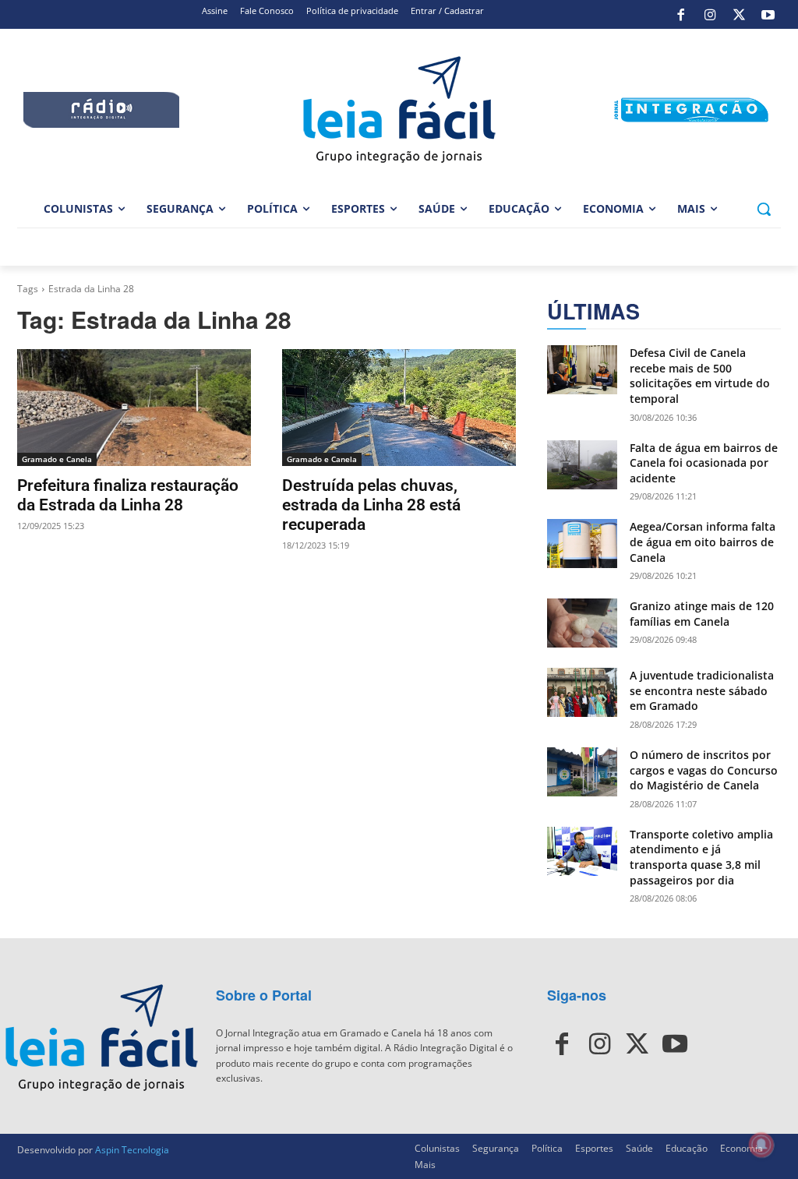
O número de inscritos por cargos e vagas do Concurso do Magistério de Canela (704, 769)
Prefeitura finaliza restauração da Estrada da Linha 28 (127, 495)
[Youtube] (768, 14)
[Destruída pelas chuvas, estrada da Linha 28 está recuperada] (399, 407)
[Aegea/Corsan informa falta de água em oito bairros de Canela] (582, 543)
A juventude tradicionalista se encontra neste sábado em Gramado (702, 690)
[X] (738, 14)
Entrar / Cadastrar (447, 10)
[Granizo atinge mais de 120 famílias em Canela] (582, 623)
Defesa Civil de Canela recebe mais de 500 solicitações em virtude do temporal (700, 375)
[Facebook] (681, 14)
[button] (763, 209)
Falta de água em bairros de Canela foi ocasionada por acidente (704, 462)
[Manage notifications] (761, 1144)
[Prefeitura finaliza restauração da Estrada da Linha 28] (134, 407)
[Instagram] (709, 14)
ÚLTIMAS (593, 311)
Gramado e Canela (57, 459)
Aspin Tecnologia (132, 1149)
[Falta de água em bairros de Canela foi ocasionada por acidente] (582, 464)
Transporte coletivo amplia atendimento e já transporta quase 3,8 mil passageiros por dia (701, 857)
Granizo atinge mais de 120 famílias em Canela (702, 613)
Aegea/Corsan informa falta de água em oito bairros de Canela (702, 541)
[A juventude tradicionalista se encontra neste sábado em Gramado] (582, 692)
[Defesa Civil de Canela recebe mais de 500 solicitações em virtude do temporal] (582, 369)
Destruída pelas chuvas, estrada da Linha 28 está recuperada (371, 505)
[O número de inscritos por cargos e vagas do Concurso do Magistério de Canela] (582, 771)
